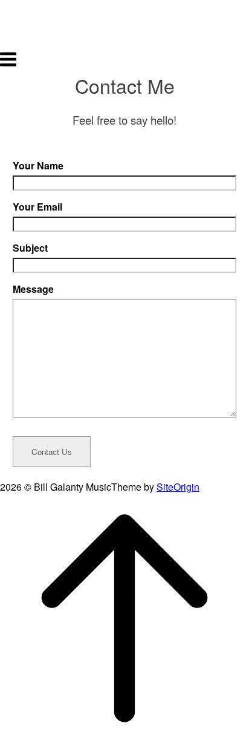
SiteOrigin (178, 487)
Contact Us (51, 451)
